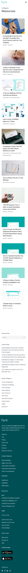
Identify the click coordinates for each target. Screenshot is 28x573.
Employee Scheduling (8, 385)
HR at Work (12, 97)
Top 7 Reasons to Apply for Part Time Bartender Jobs (12, 371)
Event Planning (6, 387)
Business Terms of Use (8, 522)
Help (3, 543)
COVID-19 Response (7, 382)
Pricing (3, 440)
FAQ (3, 437)
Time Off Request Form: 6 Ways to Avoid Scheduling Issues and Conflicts (11, 207)
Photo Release (6, 528)
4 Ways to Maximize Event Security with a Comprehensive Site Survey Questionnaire (13, 70)
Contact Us (5, 540)
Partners (4, 448)
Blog (3, 495)
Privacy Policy (5, 525)
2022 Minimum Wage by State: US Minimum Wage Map (14, 366)
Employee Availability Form (9, 501)
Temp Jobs (5, 442)
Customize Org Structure (9, 468)
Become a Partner (7, 451)
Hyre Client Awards (7, 398)
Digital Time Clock (7, 463)
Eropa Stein (6, 97)
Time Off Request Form (8, 506)
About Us (4, 434)
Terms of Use (5, 515)
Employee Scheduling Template (11, 498)
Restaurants (5, 485)
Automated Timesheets (8, 466)
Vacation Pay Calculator (8, 503)
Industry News (13, 153)
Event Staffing (6, 390)
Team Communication (8, 471)
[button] (26, 2)
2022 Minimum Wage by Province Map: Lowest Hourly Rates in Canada (12, 361)
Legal (3, 511)
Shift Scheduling (6, 460)
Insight (4, 155)
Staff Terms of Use (7, 520)
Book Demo (5, 537)
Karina (5, 45)
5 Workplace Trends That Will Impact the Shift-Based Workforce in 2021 (12, 149)
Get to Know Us (6, 393)
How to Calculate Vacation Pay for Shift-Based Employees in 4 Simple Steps (13, 258)
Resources (10, 45)
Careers (4, 445)
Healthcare (5, 480)
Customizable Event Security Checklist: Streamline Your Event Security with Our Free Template (13, 350)
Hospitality (5, 483)
